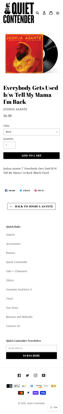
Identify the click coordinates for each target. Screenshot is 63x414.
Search (10, 234)
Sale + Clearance (16, 271)
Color (6, 126)
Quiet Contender (16, 262)
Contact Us (13, 326)
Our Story (12, 307)
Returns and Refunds (19, 317)
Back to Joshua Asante (34, 206)
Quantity (8, 139)
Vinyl (9, 298)
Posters (10, 253)
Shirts (10, 280)
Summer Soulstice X (19, 289)
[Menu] (57, 12)
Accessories (13, 243)
